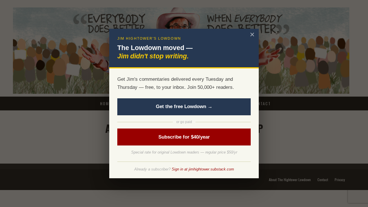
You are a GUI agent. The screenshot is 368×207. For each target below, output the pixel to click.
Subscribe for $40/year (184, 137)
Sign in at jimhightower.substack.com (203, 169)
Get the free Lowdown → (184, 106)
